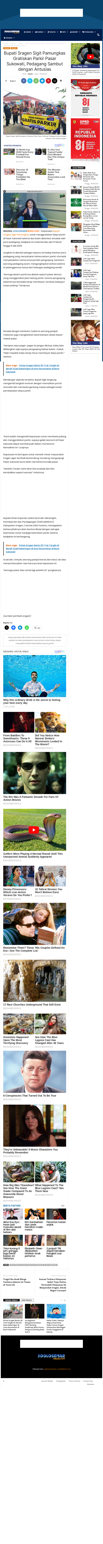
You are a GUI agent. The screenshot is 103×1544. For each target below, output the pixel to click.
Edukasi (9, 38)
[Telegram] (42, 80)
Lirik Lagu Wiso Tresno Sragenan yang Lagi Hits (89, 311)
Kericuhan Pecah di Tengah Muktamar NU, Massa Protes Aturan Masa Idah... (90, 202)
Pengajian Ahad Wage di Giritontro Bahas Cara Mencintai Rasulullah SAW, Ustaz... (91, 228)
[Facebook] (23, 80)
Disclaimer (90, 1384)
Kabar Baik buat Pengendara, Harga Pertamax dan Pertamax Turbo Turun (90, 177)
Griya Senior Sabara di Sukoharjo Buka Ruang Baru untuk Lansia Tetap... (91, 215)
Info (64, 32)
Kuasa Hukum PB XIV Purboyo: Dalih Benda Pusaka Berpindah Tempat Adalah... (91, 190)
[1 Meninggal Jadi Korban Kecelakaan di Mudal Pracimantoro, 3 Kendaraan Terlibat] (76, 286)
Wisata (52, 32)
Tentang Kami (61, 1381)
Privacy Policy (88, 1381)
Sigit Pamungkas (20, 234)
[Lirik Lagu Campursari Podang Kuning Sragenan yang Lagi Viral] (76, 273)
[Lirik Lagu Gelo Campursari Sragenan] (76, 262)
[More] (61, 80)
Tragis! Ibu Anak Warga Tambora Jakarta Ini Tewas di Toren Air (16, 1282)
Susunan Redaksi (47, 1381)
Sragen (20, 43)
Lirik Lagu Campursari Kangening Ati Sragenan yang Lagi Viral (90, 299)
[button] (98, 35)
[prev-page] (61, 1300)
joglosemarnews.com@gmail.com (57, 1369)
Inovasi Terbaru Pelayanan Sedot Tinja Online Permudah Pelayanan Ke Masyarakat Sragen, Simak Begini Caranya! (52, 1285)
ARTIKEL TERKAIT (11, 1300)
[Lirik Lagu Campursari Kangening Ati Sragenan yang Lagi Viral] (76, 298)
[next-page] (64, 1300)
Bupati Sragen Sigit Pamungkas (32, 1265)
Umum (28, 32)
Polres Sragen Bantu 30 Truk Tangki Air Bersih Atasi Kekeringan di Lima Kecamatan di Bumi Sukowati (12, 1325)
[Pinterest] (48, 80)
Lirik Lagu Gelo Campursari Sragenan (91, 259)
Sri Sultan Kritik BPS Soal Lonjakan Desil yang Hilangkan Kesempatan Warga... (91, 249)
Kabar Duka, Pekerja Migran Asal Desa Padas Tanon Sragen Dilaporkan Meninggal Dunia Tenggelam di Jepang (56, 1326)
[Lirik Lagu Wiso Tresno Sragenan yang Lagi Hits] (76, 312)
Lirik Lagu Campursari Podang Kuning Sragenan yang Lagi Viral (90, 273)
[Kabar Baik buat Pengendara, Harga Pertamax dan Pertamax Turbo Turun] (76, 176)
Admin (30, 74)
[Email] (54, 80)
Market (75, 32)
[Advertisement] (51, 13)
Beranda (6, 43)
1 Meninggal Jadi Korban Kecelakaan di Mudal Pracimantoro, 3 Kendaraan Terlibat (91, 285)
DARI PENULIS (27, 1300)
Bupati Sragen (15, 1265)
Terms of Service (74, 1381)
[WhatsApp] (36, 80)
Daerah (40, 32)
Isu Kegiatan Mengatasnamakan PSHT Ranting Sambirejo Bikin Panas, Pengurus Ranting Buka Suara (34, 1326)
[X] (30, 80)
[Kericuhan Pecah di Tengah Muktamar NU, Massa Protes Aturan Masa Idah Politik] (76, 202)
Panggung (88, 32)
